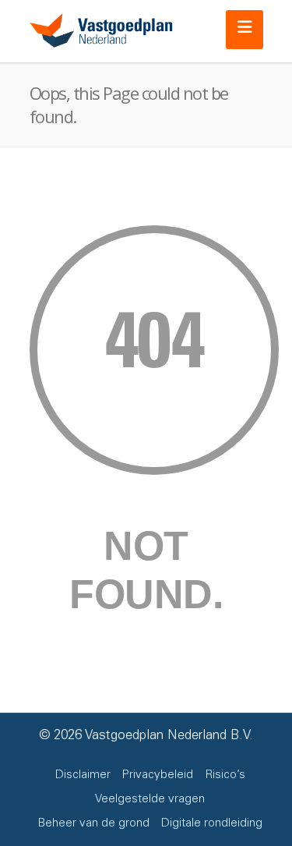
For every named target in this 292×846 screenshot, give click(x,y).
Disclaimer (83, 775)
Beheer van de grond (94, 824)
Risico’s (225, 775)
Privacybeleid (157, 775)
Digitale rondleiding (211, 824)
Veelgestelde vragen (150, 799)
